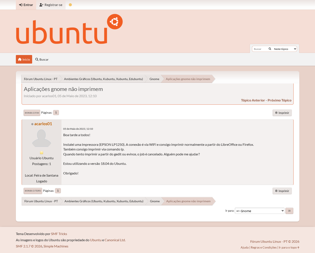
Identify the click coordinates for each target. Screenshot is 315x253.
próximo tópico (279, 100)
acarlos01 (43, 123)
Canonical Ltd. (115, 240)
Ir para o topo (33, 190)
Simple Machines (56, 246)
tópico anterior (253, 100)
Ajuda (245, 247)
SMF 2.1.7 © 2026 (29, 246)
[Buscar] (270, 49)
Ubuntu (96, 240)
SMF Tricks (59, 234)
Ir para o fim (32, 113)
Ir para (229, 210)
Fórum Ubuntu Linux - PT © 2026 (274, 241)
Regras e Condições (264, 247)
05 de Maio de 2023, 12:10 (78, 128)
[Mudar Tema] (70, 5)
